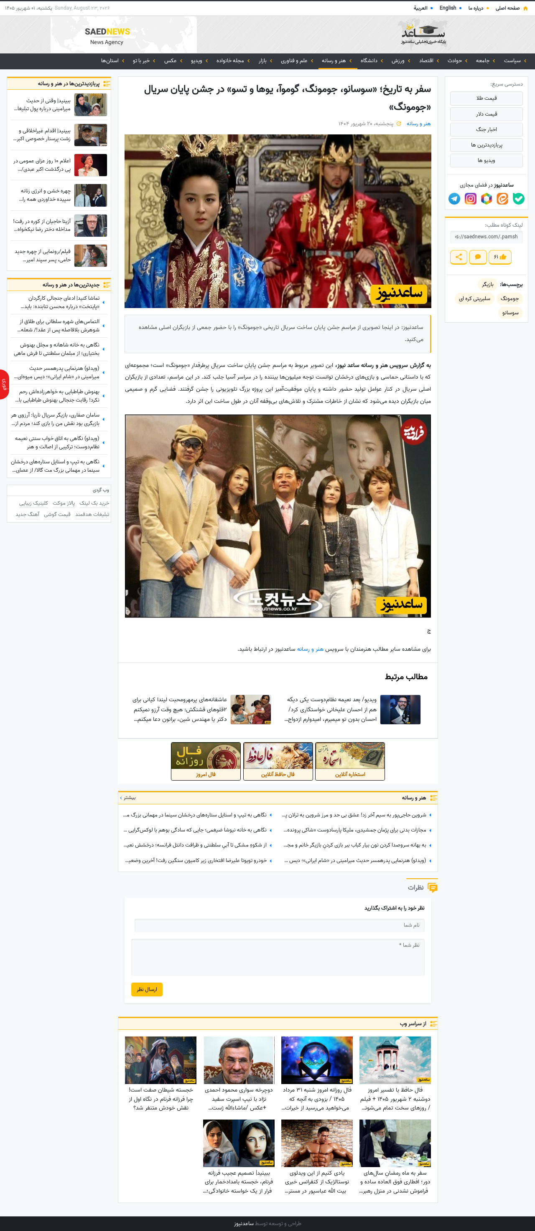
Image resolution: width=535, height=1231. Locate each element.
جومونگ (510, 298)
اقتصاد (427, 60)
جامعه (483, 60)
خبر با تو (142, 60)
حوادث (455, 60)
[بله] (519, 199)
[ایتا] (502, 199)
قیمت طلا (486, 98)
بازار (263, 60)
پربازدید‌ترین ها (486, 145)
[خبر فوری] (4, 384)
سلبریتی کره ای (474, 298)
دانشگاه (370, 60)
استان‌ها (110, 60)
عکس (171, 60)
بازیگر (488, 284)
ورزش (399, 60)
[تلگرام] (454, 199)
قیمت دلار (486, 114)
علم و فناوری (295, 60)
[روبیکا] (486, 199)
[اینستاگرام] (470, 199)
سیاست (513, 60)
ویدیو (197, 60)
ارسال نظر (147, 989)
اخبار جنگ (486, 129)
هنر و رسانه (334, 60)
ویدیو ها (486, 160)
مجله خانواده (231, 60)
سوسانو (510, 312)
